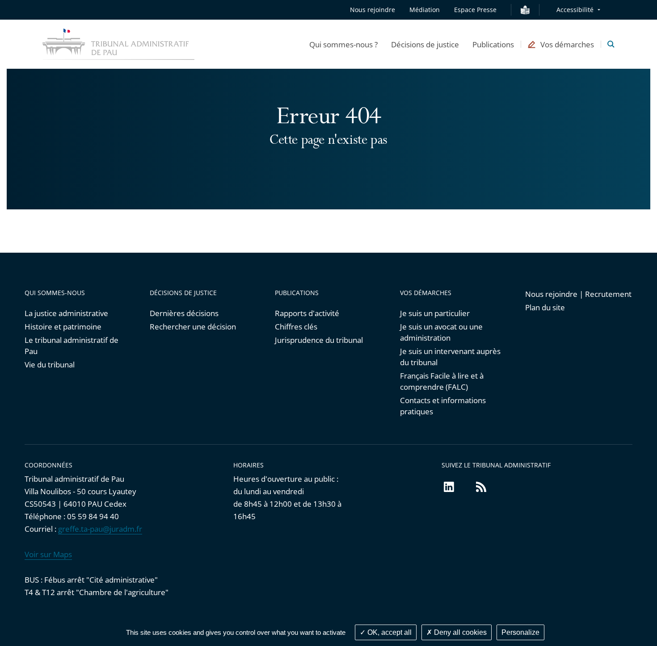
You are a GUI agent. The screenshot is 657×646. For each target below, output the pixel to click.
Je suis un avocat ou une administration (441, 332)
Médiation (424, 9)
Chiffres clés (296, 326)
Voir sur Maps (48, 554)
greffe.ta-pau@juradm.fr (100, 529)
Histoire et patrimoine (63, 326)
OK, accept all (389, 632)
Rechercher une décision (193, 326)
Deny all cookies (459, 632)
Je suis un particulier (435, 313)
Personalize (520, 632)
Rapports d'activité (307, 313)
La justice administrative (66, 313)
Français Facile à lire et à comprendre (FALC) (442, 381)
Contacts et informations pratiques (443, 406)
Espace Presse (475, 9)
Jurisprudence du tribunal (319, 340)
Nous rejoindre (372, 9)
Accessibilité (575, 9)
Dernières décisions (184, 313)
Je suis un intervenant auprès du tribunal (450, 356)
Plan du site (545, 307)
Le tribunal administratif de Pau (71, 345)
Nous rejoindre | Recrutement (578, 294)
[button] (343, 44)
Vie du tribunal (50, 364)
